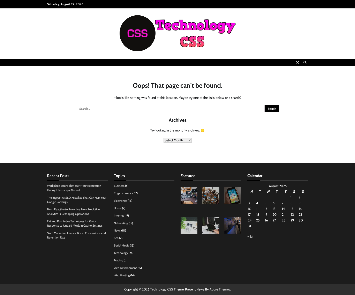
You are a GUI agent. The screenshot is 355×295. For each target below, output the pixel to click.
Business (119, 186)
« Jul (250, 237)
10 (249, 209)
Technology (121, 253)
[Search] (305, 62)
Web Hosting (122, 275)
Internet (119, 215)
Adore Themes (220, 289)
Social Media (121, 245)
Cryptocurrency (123, 193)
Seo (116, 238)
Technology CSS (161, 289)
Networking (121, 223)
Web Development (125, 268)
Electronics (120, 201)
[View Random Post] (298, 62)
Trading (118, 260)
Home (117, 208)
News (117, 230)
